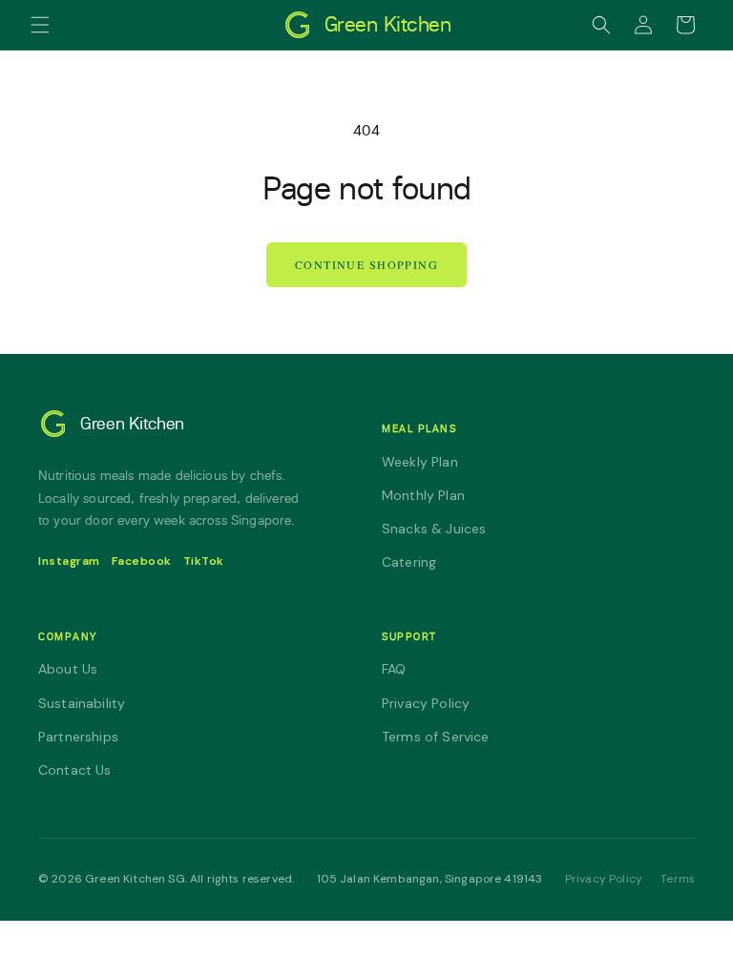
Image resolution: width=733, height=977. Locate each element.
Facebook (142, 561)
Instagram (69, 561)
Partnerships (78, 736)
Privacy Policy (426, 703)
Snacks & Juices (434, 528)
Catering (409, 562)
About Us (67, 668)
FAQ (394, 668)
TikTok (203, 561)
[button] (40, 25)
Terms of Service (436, 736)
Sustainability (81, 703)
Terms (677, 878)
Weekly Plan (420, 461)
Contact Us (75, 770)
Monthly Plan (423, 495)
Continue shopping (366, 264)
